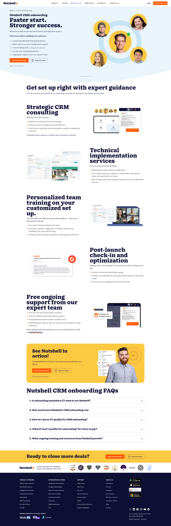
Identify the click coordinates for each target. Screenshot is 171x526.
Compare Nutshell (54, 497)
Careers (108, 508)
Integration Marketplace (56, 483)
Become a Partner (112, 497)
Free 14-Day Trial (160, 3)
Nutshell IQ (23, 497)
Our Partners (110, 494)
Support (80, 480)
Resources (80, 487)
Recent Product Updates (56, 490)
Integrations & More (56, 480)
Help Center (81, 483)
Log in (149, 3)
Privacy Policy (81, 497)
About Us (109, 480)
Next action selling (54, 494)
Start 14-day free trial (19, 60)
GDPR (79, 501)
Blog (107, 504)
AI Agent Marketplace (55, 487)
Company (109, 490)
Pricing (22, 508)
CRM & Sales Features (27, 483)
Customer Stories (111, 501)
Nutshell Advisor (36, 332)
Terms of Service (82, 494)
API (49, 508)
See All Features (25, 504)
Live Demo (109, 483)
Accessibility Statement (84, 504)
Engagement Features (27, 490)
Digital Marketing (53, 504)
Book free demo (40, 60)
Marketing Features (26, 487)
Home (11, 10)
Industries (51, 501)
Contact (108, 487)
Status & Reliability (83, 508)
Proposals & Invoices (26, 494)
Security (79, 490)
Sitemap (143, 519)
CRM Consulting (25, 501)
